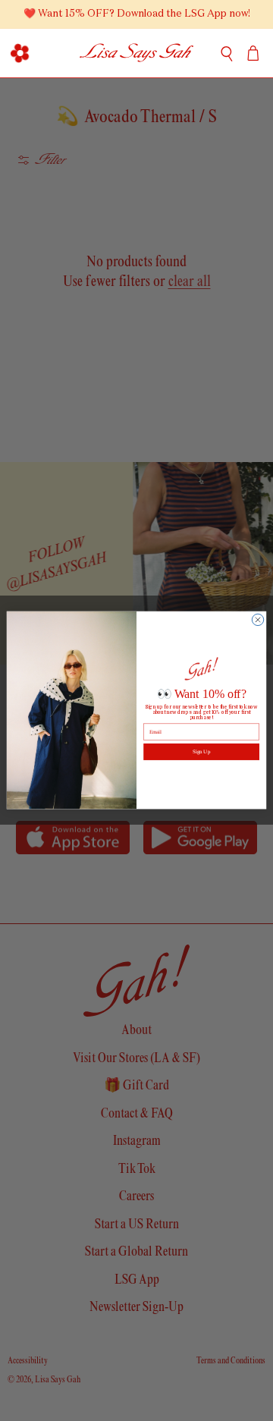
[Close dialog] (257, 620)
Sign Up (201, 751)
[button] (19, 53)
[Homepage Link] (136, 53)
